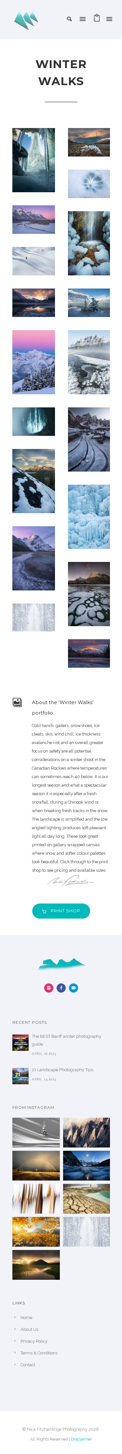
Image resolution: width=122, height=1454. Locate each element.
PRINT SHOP (65, 910)
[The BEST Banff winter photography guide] (20, 1043)
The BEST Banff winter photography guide (66, 1040)
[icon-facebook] (63, 988)
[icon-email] (73, 988)
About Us (29, 1329)
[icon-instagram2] (50, 988)
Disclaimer (81, 1439)
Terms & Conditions (39, 1353)
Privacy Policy (33, 1341)
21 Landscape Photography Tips (62, 1069)
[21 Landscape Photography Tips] (20, 1076)
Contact (27, 1364)
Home (26, 1317)
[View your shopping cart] (97, 19)
